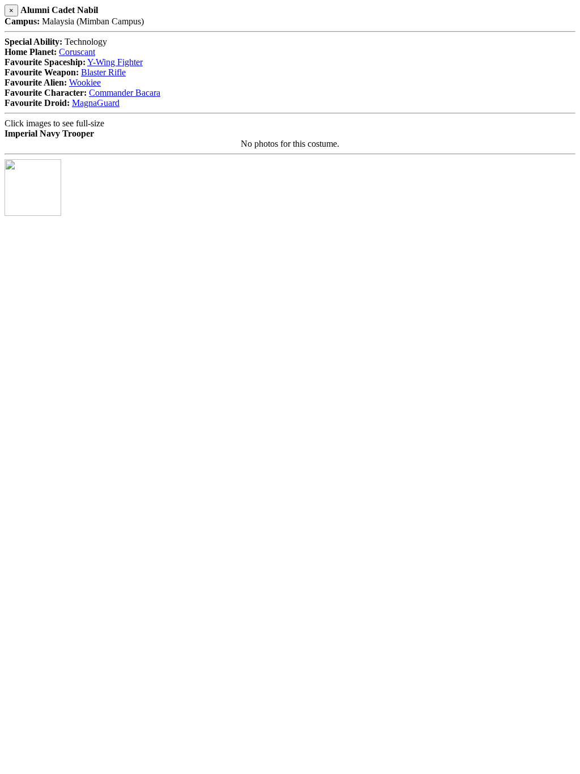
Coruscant (77, 52)
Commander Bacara (124, 92)
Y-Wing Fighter (115, 62)
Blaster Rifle (103, 72)
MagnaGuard (96, 103)
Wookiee (85, 82)
